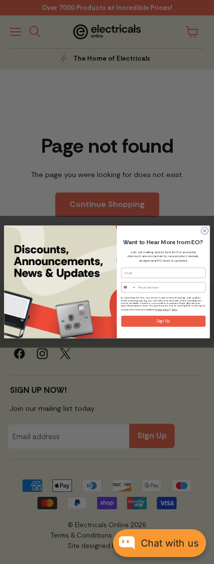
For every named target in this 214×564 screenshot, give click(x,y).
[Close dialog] (204, 230)
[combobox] (128, 287)
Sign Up (163, 321)
